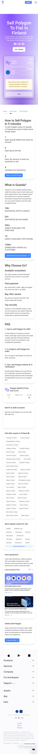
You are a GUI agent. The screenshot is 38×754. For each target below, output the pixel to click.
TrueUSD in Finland (24, 448)
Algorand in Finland (23, 473)
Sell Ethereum (20, 535)
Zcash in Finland (10, 476)
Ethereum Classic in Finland (13, 459)
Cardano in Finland (11, 508)
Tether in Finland (22, 487)
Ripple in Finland (22, 476)
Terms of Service (7, 743)
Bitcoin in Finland (24, 508)
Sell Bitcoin (9, 532)
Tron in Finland (10, 487)
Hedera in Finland (24, 455)
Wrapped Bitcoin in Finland (13, 441)
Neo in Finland (23, 494)
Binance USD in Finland (12, 466)
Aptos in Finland (10, 473)
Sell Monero (19, 539)
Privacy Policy (15, 743)
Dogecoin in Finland (11, 505)
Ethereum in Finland (24, 501)
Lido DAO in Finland (11, 455)
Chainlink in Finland (24, 462)
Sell (31, 59)
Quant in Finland (10, 452)
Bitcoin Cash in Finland (12, 515)
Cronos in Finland (24, 438)
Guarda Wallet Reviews (20, 725)
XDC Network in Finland (24, 480)
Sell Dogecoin (9, 535)
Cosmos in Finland (11, 462)
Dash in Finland (24, 505)
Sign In (28, 2)
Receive (29, 69)
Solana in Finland (10, 490)
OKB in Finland (22, 452)
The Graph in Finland (11, 438)
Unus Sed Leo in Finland (12, 445)
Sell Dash (27, 532)
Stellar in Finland (10, 480)
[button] (36, 2)
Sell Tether (8, 542)
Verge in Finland (10, 483)
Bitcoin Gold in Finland (12, 512)
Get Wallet (19, 49)
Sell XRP (27, 542)
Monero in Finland (22, 498)
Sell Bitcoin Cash (18, 528)
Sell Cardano (18, 532)
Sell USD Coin (18, 542)
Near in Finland (10, 498)
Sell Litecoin (9, 539)
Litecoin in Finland (10, 501)
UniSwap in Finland (11, 448)
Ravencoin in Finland (24, 490)
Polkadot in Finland (11, 494)
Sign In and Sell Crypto (13, 175)
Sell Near (27, 539)
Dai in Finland (27, 459)
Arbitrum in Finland (25, 469)
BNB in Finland (25, 515)
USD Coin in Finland (23, 483)
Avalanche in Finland (11, 469)
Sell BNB (8, 528)
